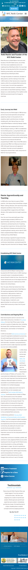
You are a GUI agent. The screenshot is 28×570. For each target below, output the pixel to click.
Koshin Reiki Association (8, 565)
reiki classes (17, 546)
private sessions (8, 546)
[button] (25, 515)
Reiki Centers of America (18, 333)
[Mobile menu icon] (25, 13)
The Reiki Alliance (23, 565)
